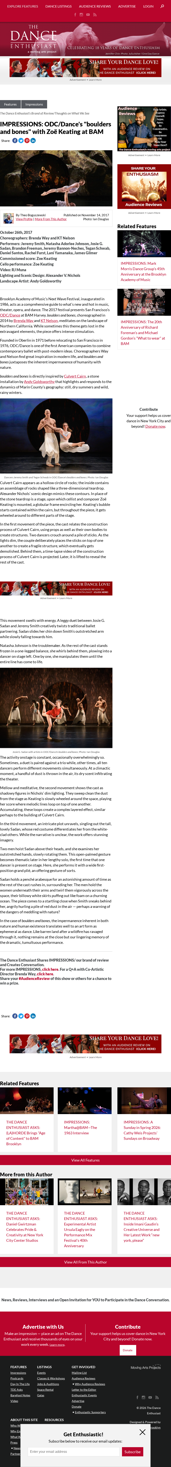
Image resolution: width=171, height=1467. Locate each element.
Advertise (127, 6)
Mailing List (79, 1372)
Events (41, 1372)
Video (14, 1401)
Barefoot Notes (20, 1395)
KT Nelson (49, 320)
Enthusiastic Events (84, 1395)
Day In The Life (20, 1384)
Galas (40, 1395)
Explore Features (22, 6)
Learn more (57, 1344)
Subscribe (132, 1451)
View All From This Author (85, 1262)
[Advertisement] (148, 380)
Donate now (155, 426)
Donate (128, 1350)
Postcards (16, 1378)
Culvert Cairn (75, 376)
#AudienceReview (34, 978)
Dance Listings (58, 6)
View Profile (24, 219)
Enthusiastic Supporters (90, 1412)
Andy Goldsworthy (39, 381)
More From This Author (51, 219)
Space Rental (45, 1389)
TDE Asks (16, 1389)
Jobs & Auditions (48, 1384)
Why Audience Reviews (90, 1384)
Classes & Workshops (51, 1378)
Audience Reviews (95, 6)
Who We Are (18, 1425)
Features (10, 104)
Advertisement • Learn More (86, 79)
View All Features (85, 1160)
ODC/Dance (10, 315)
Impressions (34, 104)
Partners (16, 1454)
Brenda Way (24, 320)
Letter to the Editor (84, 1389)
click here (50, 969)
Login (148, 6)
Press (14, 1442)
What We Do (18, 1437)
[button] (160, 6)
